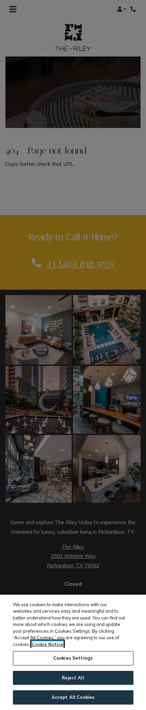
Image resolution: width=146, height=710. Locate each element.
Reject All (73, 677)
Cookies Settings (73, 658)
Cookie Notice (47, 644)
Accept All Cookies (73, 697)
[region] (73, 652)
